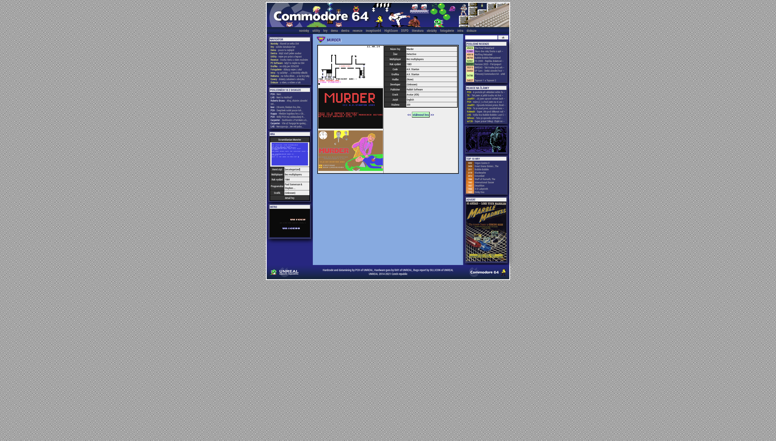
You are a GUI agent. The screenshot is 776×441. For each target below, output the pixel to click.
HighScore (391, 30)
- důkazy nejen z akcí (286, 69)
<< (409, 114)
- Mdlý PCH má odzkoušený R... (288, 116)
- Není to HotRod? (281, 97)
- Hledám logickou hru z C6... (288, 113)
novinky (304, 30)
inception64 (373, 30)
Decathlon (479, 185)
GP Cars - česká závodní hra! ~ (489, 70)
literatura (417, 30)
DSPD (404, 30)
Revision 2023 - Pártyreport (488, 64)
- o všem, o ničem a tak (285, 82)
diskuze (471, 30)
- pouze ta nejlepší (282, 50)
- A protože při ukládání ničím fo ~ (486, 92)
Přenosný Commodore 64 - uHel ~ (490, 75)
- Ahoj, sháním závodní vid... (289, 102)
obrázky (432, 30)
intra (460, 30)
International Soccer (484, 182)
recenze (357, 30)
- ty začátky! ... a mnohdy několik (289, 72)
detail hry (289, 198)
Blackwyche (480, 172)
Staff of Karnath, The (485, 179)
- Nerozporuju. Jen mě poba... (287, 126)
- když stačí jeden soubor (286, 53)
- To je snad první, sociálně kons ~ (485, 108)
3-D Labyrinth (481, 188)
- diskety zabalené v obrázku (288, 79)
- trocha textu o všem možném (289, 59)
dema (334, 30)
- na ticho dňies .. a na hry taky (290, 75)
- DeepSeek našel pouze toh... (287, 110)
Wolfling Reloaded (483, 54)
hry (325, 30)
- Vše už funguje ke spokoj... (289, 123)
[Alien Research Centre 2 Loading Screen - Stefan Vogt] (486, 140)
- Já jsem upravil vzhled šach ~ (486, 98)
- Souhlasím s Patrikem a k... (289, 120)
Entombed (479, 175)
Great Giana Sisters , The (486, 166)
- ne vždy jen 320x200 (285, 66)
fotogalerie (447, 30)
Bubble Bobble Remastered (488, 57)
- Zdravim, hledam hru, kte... (286, 107)
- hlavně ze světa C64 (285, 43)
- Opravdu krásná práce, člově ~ (486, 105)
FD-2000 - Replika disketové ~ (489, 61)
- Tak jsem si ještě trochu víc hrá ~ (485, 95)
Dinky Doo (479, 192)
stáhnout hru (421, 114)
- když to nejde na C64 (287, 63)
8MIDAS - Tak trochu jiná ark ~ (489, 67)
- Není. (276, 94)
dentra (345, 30)
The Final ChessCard (484, 48)
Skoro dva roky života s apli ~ (489, 51)
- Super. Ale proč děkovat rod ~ (486, 111)
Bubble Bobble (482, 169)
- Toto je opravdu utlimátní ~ (485, 118)
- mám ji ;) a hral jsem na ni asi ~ (485, 101)
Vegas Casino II (482, 162)
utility (316, 30)
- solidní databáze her (283, 46)
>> (432, 114)
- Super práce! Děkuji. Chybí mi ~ (486, 121)
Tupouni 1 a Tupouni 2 (485, 80)
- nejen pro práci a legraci (286, 56)
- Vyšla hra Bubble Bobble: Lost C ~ (486, 114)
